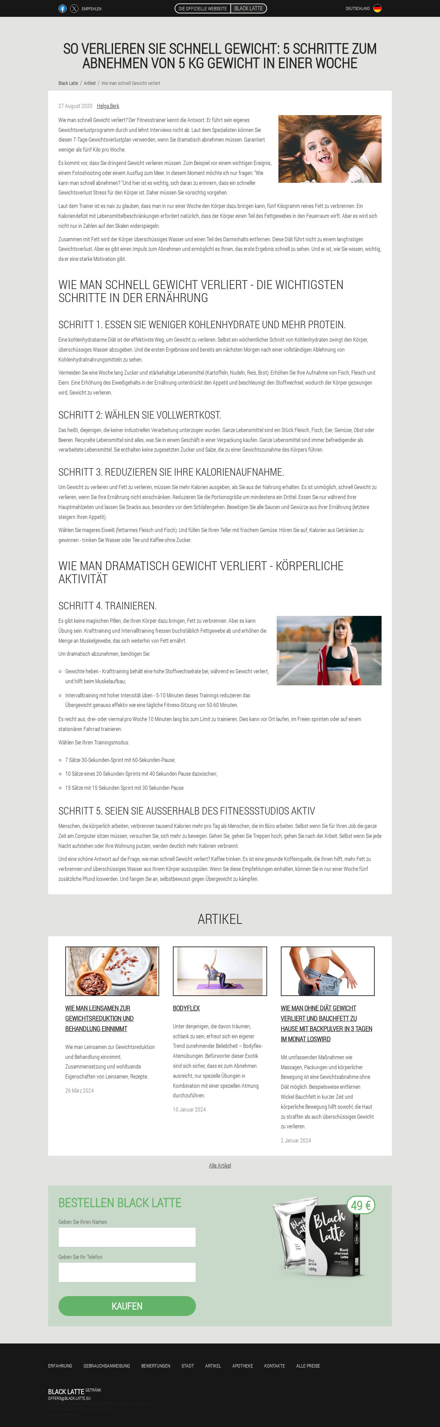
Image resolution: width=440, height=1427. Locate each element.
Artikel (213, 1365)
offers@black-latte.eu (69, 1398)
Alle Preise (308, 1365)
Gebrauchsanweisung (107, 1365)
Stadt (188, 1365)
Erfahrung (60, 1365)
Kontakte (274, 1365)
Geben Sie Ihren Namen (82, 1222)
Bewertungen (155, 1365)
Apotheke (242, 1365)
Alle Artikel (220, 1165)
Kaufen (127, 1305)
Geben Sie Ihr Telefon (80, 1257)
